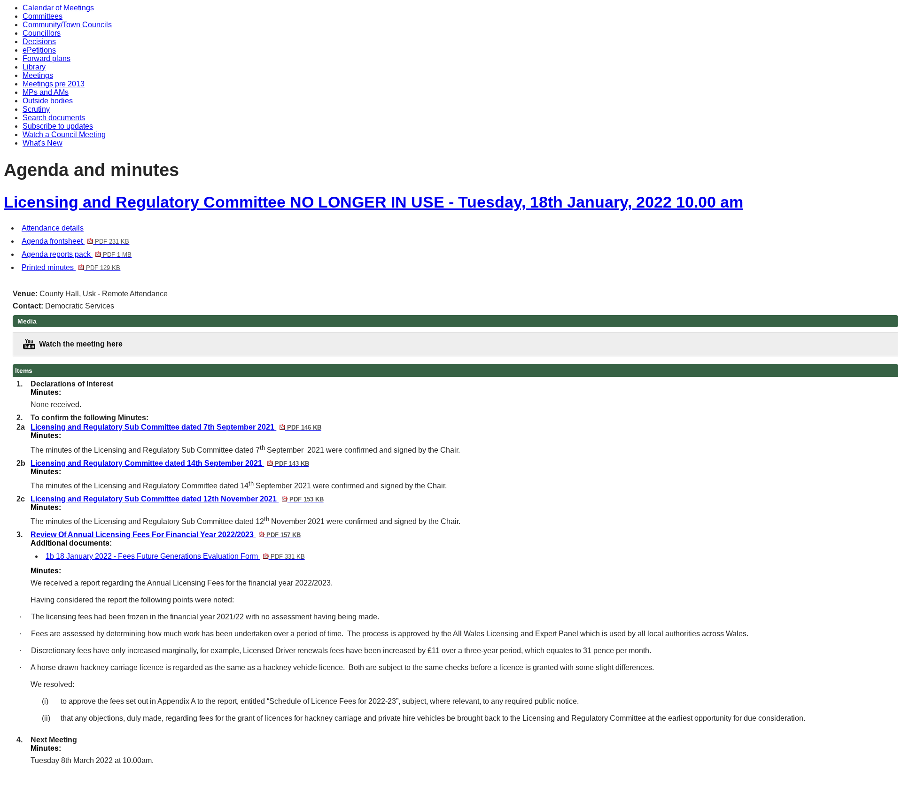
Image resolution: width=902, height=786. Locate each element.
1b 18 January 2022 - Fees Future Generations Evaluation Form (175, 556)
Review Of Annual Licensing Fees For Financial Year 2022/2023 (165, 535)
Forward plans (46, 58)
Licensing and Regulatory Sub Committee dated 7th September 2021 (176, 427)
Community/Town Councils (67, 25)
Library (34, 67)
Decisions (39, 42)
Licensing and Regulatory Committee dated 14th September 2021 (170, 463)
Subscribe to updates (58, 126)
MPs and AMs (46, 92)
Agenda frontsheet (75, 241)
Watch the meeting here (81, 344)
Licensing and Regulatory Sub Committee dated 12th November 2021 (177, 499)
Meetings (38, 75)
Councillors (42, 33)
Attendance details (53, 228)
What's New (42, 143)
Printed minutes (71, 267)
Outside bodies (48, 101)
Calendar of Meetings (58, 8)
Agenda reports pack (77, 254)
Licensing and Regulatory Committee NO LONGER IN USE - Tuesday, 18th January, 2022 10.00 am (373, 202)
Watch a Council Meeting (64, 135)
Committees (42, 16)
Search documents (54, 118)
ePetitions (39, 50)
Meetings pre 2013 (54, 84)
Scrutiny (36, 109)
